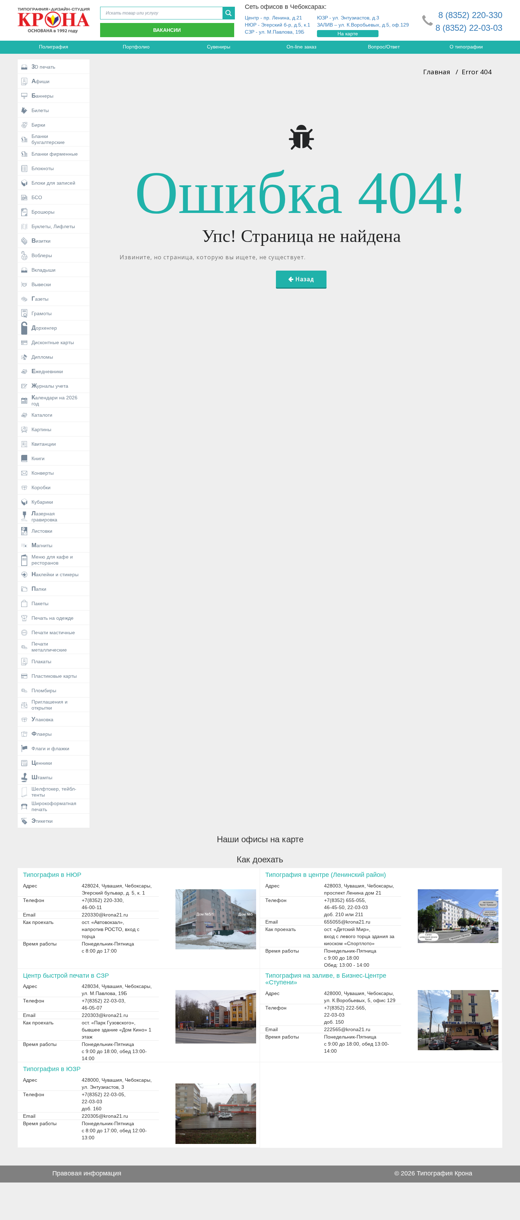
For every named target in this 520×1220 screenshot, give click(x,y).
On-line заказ (301, 47)
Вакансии (167, 30)
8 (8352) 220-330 (470, 15)
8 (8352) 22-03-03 (468, 28)
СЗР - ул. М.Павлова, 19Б (274, 32)
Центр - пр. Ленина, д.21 (273, 18)
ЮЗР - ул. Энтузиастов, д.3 (348, 18)
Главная (436, 71)
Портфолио (136, 47)
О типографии (466, 47)
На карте (347, 33)
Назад (304, 279)
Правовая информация (86, 1173)
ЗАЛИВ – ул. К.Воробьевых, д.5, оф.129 (363, 25)
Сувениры (218, 47)
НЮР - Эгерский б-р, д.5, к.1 (277, 25)
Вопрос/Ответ (384, 47)
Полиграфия (53, 47)
